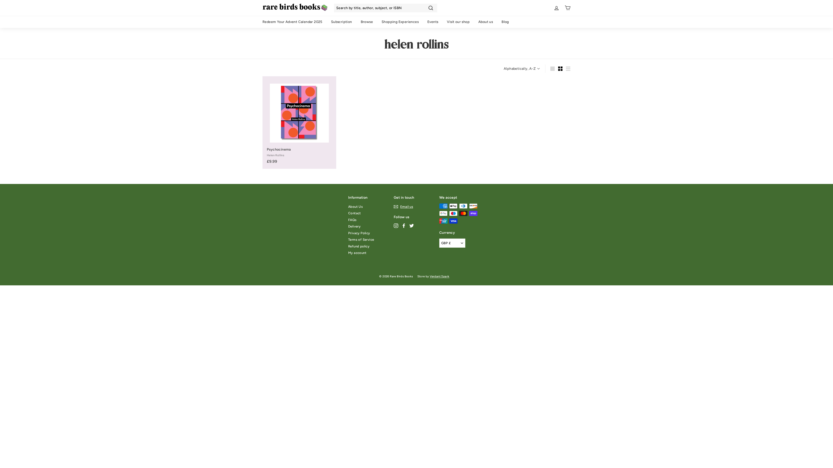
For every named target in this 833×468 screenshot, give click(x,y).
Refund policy (358, 246)
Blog (505, 22)
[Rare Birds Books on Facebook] (404, 225)
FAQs (352, 220)
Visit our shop (458, 22)
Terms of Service (361, 240)
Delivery (354, 226)
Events (432, 22)
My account (357, 253)
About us (485, 22)
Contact (354, 213)
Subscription (341, 22)
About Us (355, 207)
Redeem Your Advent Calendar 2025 (292, 22)
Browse (367, 22)
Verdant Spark (439, 276)
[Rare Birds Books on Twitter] (411, 225)
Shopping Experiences (400, 22)
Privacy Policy (359, 233)
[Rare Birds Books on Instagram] (396, 225)
